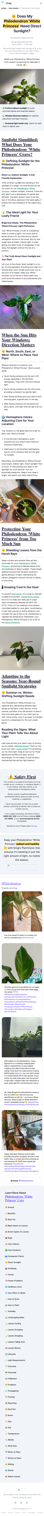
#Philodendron (11, 883)
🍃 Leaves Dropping (14, 1336)
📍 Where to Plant (13, 1458)
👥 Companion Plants (14, 1256)
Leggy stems (22, 749)
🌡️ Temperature (12, 1434)
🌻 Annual (9, 1207)
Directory (40, 1512)
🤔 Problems (10, 1385)
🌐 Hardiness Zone (13, 1287)
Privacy (17, 1512)
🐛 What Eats (11, 1446)
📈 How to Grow (12, 1299)
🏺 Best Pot (10, 1219)
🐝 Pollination (11, 1379)
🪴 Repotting (10, 1403)
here (32, 53)
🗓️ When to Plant (12, 1452)
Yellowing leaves (21, 746)
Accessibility (31, 1512)
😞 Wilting (9, 1464)
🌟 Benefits (10, 1213)
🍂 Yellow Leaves (12, 1476)
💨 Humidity (10, 1311)
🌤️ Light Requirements (15, 1360)
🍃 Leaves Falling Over (15, 1342)
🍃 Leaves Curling (13, 1323)
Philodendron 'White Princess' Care (19, 1198)
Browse (22, 1180)
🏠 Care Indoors (12, 1244)
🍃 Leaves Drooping (14, 1330)
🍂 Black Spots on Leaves (16, 1226)
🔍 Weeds (9, 1440)
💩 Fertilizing (10, 1268)
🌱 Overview (10, 1366)
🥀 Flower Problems (14, 1281)
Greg (14, 888)
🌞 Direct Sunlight (13, 1262)
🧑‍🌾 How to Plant (12, 1305)
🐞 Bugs (8, 1238)
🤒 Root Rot (10, 1409)
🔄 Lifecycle (10, 1354)
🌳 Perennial (10, 1372)
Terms (24, 1512)
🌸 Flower (9, 1275)
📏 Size (8, 1421)
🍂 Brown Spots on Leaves (17, 1232)
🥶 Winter (9, 1470)
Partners (10, 1512)
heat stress (17, 594)
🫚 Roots (9, 1415)
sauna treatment (12, 622)
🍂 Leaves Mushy (13, 1348)
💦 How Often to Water (15, 1293)
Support (3, 1512)
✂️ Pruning (10, 1397)
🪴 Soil (8, 1427)
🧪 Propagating (12, 1391)
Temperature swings (30, 597)
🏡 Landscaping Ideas (14, 1317)
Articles (3, 8)
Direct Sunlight (14, 8)
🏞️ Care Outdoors (13, 1250)
